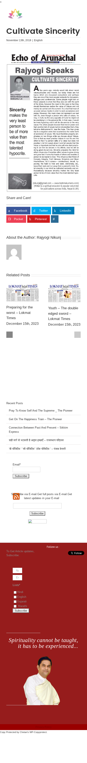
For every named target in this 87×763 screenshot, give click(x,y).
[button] (9, 335)
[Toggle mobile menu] (79, 10)
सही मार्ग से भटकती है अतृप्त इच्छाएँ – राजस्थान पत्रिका (36, 440)
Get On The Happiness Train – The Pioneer (35, 419)
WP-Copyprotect (38, 732)
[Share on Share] (54, 219)
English (38, 40)
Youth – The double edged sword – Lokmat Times (63, 313)
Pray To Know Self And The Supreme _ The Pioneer (40, 410)
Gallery (22, 292)
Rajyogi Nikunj (49, 237)
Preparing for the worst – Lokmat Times (19, 312)
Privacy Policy (43, 727)
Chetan (23, 732)
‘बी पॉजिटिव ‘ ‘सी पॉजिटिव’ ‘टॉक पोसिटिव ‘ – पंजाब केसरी (37, 448)
